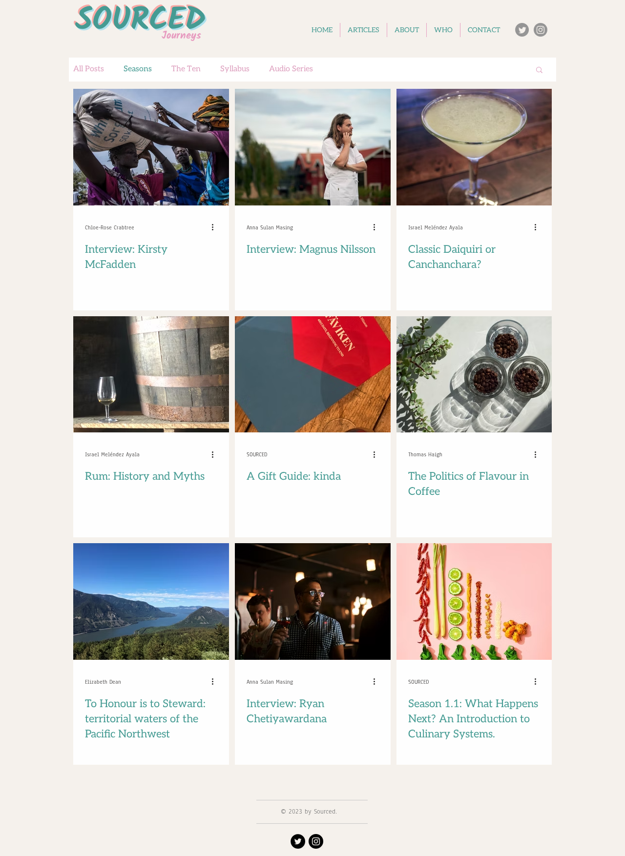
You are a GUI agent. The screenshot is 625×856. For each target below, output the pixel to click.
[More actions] (216, 227)
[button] (539, 70)
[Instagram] (540, 30)
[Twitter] (522, 30)
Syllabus (235, 69)
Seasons (138, 69)
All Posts (88, 69)
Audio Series (291, 69)
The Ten (186, 69)
